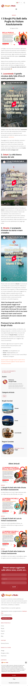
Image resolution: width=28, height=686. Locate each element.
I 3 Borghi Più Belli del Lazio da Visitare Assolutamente (11, 519)
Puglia (16, 450)
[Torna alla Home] (8, 6)
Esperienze (3, 655)
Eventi (2, 633)
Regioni (3, 631)
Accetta (14, 675)
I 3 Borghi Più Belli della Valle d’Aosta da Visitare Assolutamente (13, 489)
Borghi (14, 15)
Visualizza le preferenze (14, 682)
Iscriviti (14, 587)
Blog (2, 636)
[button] (26, 662)
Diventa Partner (5, 643)
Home (2, 626)
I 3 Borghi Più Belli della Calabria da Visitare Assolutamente (13, 552)
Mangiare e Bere (5, 653)
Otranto (6, 228)
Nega (14, 679)
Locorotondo (8, 73)
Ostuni (5, 154)
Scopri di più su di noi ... (6, 618)
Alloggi (2, 650)
